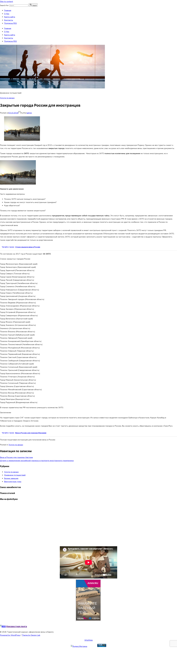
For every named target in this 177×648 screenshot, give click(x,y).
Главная (7, 10)
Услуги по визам (7, 98)
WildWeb (88, 640)
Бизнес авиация (11, 478)
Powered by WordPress (10, 635)
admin (29, 113)
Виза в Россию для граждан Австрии (16, 457)
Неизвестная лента (16, 626)
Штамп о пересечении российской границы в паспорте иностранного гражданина (37, 460)
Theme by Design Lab (31, 635)
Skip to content (6, 1)
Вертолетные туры (12, 481)
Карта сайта (9, 17)
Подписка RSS (10, 23)
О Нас (6, 13)
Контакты (8, 20)
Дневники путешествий (15, 475)
